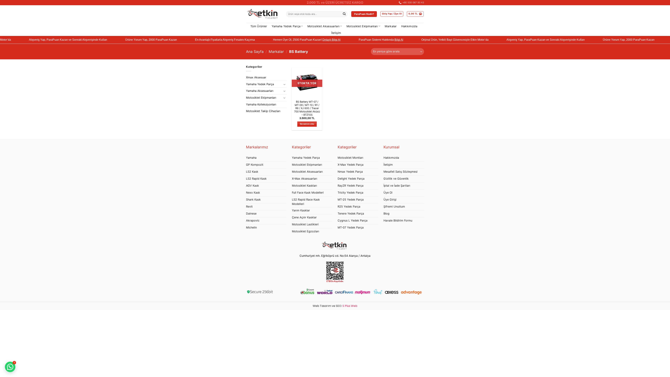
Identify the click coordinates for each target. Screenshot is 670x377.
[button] (391, 14)
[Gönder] (344, 14)
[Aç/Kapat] (284, 84)
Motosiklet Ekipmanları (362, 26)
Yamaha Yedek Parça (286, 26)
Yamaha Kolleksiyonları (261, 104)
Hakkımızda (409, 26)
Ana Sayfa (255, 51)
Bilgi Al (374, 39)
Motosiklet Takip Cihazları (263, 111)
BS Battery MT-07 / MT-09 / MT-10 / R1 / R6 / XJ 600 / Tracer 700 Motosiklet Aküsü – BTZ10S (307, 108)
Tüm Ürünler (258, 26)
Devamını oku (307, 124)
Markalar (391, 26)
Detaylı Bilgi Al (306, 39)
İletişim (336, 33)
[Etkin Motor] (263, 14)
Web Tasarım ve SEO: (335, 306)
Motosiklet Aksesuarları (323, 26)
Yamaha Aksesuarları (259, 91)
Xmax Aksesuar (256, 77)
